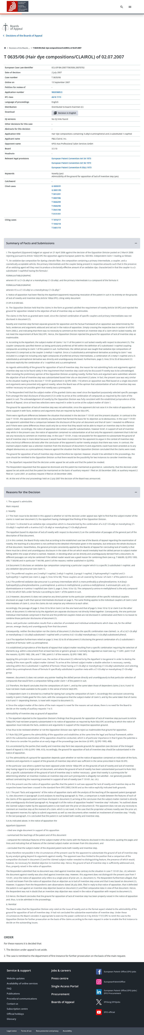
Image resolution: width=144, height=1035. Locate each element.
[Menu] (130, 6)
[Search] (121, 6)
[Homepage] (5, 48)
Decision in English (67, 113)
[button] (72, 243)
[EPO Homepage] (17, 7)
